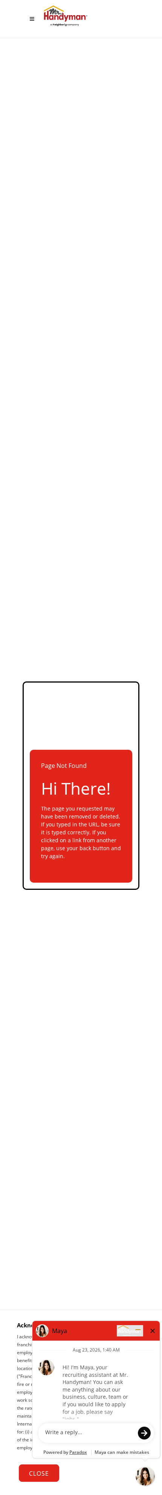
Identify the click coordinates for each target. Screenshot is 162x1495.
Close (39, 1473)
